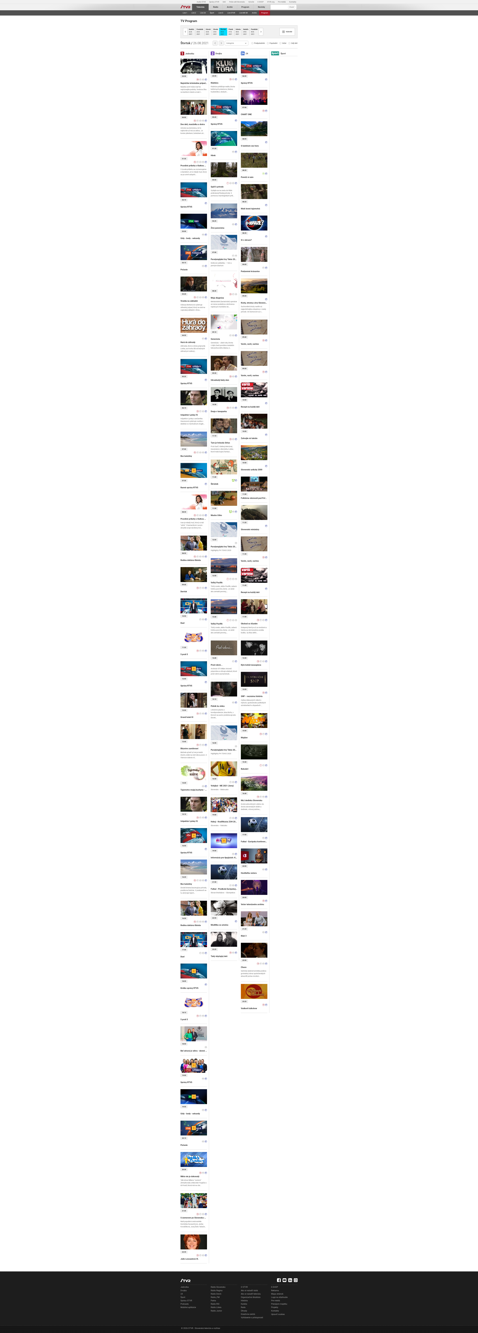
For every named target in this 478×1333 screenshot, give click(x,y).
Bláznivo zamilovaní (189, 748)
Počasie (184, 269)
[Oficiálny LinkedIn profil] (290, 1280)
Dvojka (183, 1290)
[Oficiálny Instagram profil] (295, 1280)
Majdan (244, 737)
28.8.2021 (238, 31)
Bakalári (244, 769)
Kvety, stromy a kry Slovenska (254, 303)
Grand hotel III (186, 717)
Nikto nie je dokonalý (189, 1176)
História (244, 1300)
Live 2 (193, 13)
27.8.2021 (231, 31)
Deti (224, 2)
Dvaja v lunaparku (219, 411)
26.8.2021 (223, 31)
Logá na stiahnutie (279, 1297)
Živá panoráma (217, 228)
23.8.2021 (200, 31)
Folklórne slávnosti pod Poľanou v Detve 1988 (254, 498)
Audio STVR (201, 2)
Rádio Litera (216, 1307)
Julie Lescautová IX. (189, 1259)
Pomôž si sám (247, 177)
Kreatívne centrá (248, 1314)
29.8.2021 (245, 31)
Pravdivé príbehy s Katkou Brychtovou (193, 165)
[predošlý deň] (215, 43)
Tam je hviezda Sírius (220, 443)
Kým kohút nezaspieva (251, 665)
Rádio (215, 7)
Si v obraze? (246, 240)
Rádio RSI (215, 1304)
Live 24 (203, 13)
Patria (213, 1300)
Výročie (251, 2)
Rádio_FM (215, 1297)
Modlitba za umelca (219, 925)
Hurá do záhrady (187, 342)
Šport (212, 13)
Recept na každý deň (250, 407)
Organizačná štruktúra (250, 1297)
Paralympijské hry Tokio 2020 (224, 259)
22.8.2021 (191, 31)
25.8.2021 (215, 31)
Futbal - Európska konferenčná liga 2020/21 (254, 841)
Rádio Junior (216, 1311)
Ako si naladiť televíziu (251, 1294)
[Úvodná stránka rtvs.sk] (185, 7)
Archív (254, 13)
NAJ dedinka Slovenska (251, 800)
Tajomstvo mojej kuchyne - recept (193, 790)
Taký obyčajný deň (219, 956)
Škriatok (214, 484)
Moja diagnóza (217, 298)
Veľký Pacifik (217, 582)
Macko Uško (216, 515)
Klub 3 (243, 936)
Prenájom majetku (279, 1304)
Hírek (213, 155)
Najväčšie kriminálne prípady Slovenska (193, 83)
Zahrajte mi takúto (249, 438)
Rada (243, 1307)
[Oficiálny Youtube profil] (284, 1280)
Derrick (183, 591)
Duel (182, 623)
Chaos (243, 967)
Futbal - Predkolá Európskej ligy (224, 889)
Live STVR (231, 13)
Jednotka (184, 1287)
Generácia (215, 339)
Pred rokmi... (217, 665)
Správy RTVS (186, 207)
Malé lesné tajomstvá (250, 208)
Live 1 (185, 13)
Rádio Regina (216, 1290)
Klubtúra (214, 83)
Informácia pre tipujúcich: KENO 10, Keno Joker (224, 857)
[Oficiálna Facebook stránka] (278, 1280)
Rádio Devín (216, 1294)
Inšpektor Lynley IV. (189, 415)
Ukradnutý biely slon (220, 380)
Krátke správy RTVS (189, 988)
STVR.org (271, 2)
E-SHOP (261, 2)
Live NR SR (243, 13)
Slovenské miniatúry (250, 529)
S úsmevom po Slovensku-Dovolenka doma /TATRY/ (193, 1218)
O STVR (244, 1287)
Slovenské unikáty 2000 (251, 469)
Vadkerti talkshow (249, 1008)
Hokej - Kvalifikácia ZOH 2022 (224, 821)
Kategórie (230, 43)
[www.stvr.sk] (185, 1280)
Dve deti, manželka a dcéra (192, 124)
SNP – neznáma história (252, 696)
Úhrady (244, 1311)
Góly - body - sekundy (190, 238)
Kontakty (292, 2)
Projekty (274, 1307)
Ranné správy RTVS (189, 487)
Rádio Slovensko (218, 1287)
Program (264, 13)
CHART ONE (246, 114)
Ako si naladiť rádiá (249, 1290)
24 (181, 1294)
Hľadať (291, 7)
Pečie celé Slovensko (237, 2)
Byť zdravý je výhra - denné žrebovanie (193, 1051)
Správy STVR (214, 2)
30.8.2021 (254, 31)
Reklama (275, 1290)
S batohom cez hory (250, 146)
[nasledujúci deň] (221, 43)
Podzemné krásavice (250, 271)
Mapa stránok (277, 1294)
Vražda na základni (189, 301)
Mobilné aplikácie (188, 1307)
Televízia (200, 7)
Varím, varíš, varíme (250, 344)
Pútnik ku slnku (218, 706)
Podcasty (184, 1304)
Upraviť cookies (278, 1314)
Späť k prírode (217, 187)
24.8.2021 (208, 31)
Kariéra (244, 1304)
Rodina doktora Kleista (190, 560)
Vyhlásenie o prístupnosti (252, 1317)
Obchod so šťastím (249, 623)
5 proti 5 (184, 654)
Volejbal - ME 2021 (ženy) (222, 786)
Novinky (261, 7)
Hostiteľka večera (249, 873)
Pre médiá (282, 2)
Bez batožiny (186, 456)
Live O (220, 13)
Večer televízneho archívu (252, 904)
